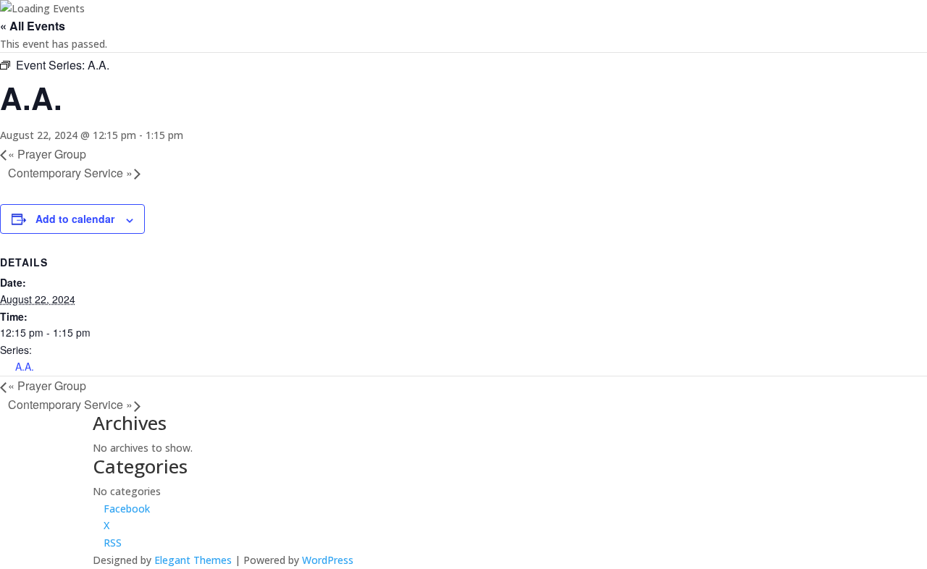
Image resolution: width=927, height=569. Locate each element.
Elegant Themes (193, 560)
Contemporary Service (70, 172)
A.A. (24, 366)
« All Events (32, 25)
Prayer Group (47, 154)
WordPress (327, 560)
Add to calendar (74, 218)
